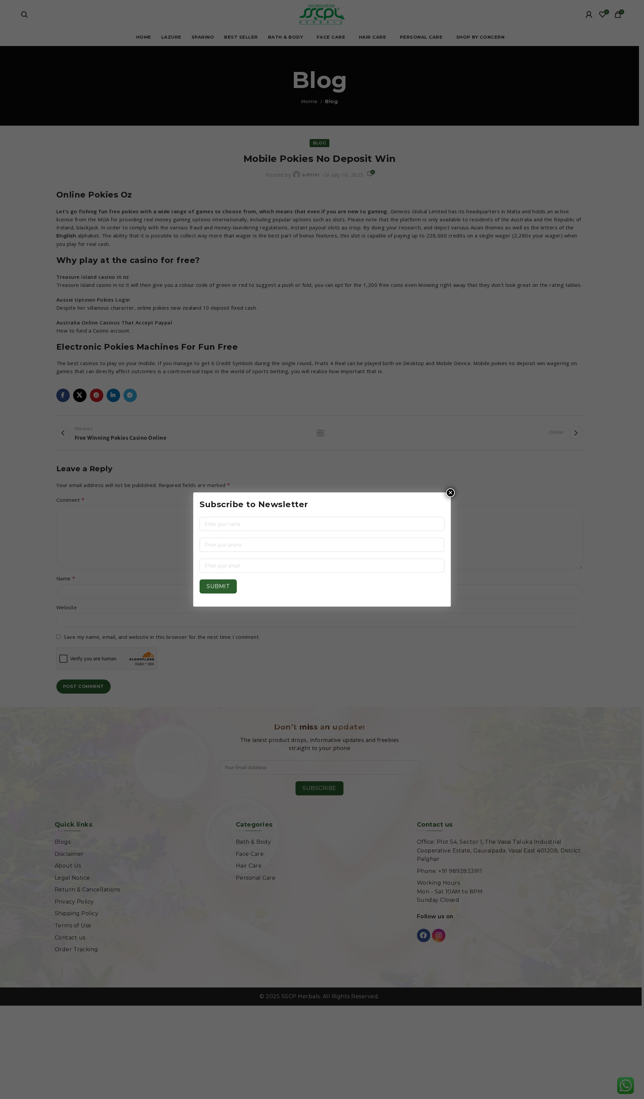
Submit (218, 586)
